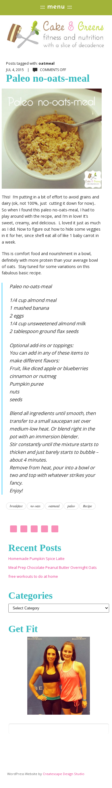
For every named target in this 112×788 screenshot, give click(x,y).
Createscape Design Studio (63, 774)
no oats (35, 506)
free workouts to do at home (33, 576)
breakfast (16, 506)
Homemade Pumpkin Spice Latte (36, 558)
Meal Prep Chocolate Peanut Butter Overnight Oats (52, 567)
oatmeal (54, 506)
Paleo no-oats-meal (48, 78)
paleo (71, 506)
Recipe (87, 506)
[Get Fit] (58, 676)
